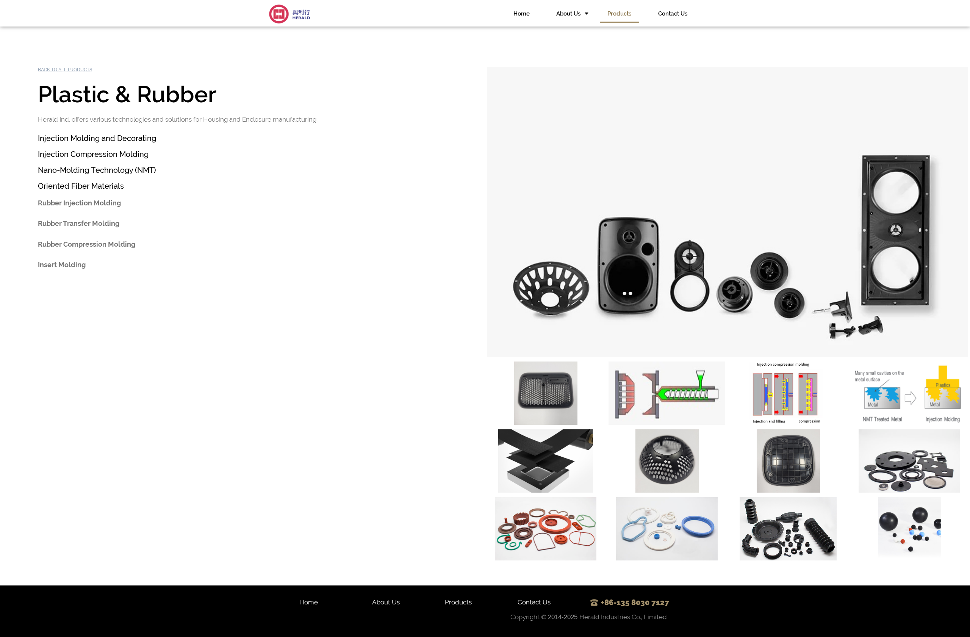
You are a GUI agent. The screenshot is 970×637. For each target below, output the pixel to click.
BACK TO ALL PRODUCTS (65, 69)
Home (521, 13)
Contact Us (673, 13)
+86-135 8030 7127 (632, 602)
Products (619, 13)
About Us (568, 13)
